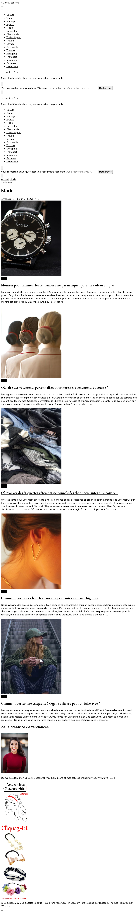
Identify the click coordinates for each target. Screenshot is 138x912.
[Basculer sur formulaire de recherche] (2, 84)
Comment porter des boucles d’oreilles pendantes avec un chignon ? (49, 598)
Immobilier (12, 60)
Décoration (12, 31)
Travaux (10, 40)
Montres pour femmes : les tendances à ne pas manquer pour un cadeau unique (57, 285)
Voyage (10, 44)
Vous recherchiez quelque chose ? (19, 88)
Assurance (12, 66)
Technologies (13, 37)
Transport (11, 56)
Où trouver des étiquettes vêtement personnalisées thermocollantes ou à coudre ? (59, 493)
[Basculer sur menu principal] (2, 6)
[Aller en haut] (2, 910)
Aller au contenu (10, 2)
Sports (10, 24)
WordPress (7, 906)
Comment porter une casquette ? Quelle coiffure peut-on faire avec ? (50, 703)
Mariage (10, 21)
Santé (9, 18)
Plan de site (12, 34)
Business (11, 63)
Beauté (10, 14)
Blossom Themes (108, 902)
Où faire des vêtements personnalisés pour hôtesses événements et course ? (54, 387)
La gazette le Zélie (10, 72)
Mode (9, 27)
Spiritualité (12, 47)
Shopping (11, 53)
